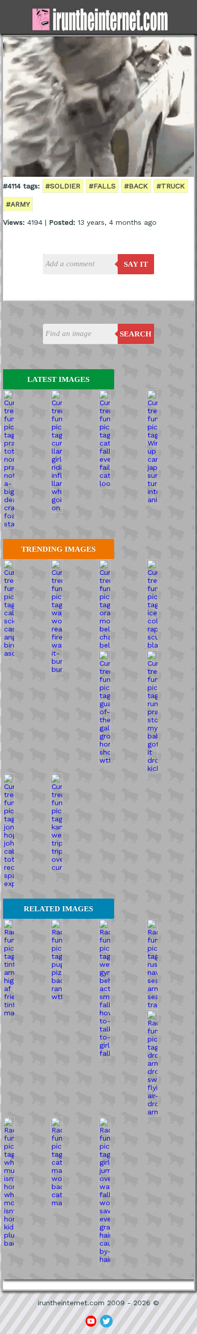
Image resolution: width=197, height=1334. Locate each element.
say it (136, 264)
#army (18, 204)
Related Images (58, 909)
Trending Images (58, 549)
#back (136, 186)
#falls (102, 186)
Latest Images (58, 379)
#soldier (62, 186)
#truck (171, 186)
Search (136, 334)
